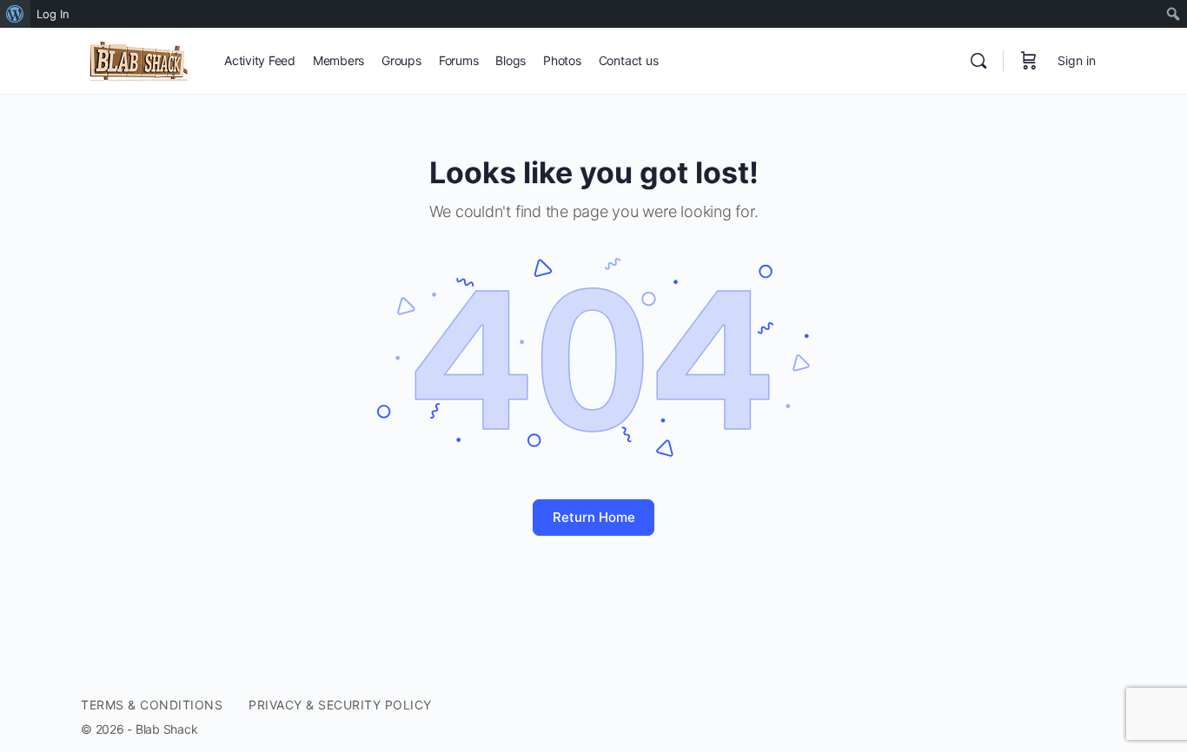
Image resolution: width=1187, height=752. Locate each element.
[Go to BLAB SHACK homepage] (139, 59)
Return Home (594, 517)
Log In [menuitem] (53, 14)
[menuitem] (15, 14)
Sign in (1077, 60)
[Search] (978, 60)
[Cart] (1029, 61)
